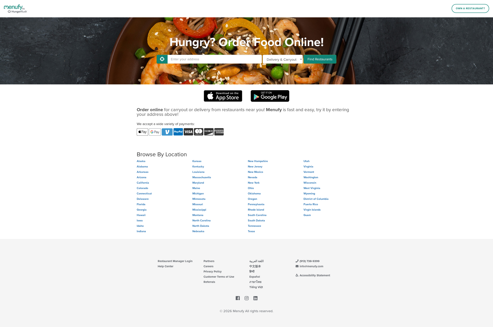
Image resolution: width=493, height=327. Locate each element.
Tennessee (254, 226)
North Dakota (200, 226)
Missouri (197, 204)
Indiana (141, 231)
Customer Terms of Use (219, 276)
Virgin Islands (312, 209)
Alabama (142, 166)
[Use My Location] (162, 59)
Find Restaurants (320, 59)
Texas (251, 231)
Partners (209, 261)
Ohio (251, 188)
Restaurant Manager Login (175, 261)
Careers (208, 266)
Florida (141, 204)
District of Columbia (316, 199)
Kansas (196, 161)
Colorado (142, 188)
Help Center (165, 266)
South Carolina (257, 215)
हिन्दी (251, 271)
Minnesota (198, 199)
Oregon (252, 199)
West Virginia (312, 188)
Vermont (309, 172)
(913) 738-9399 (309, 261)
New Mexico (255, 172)
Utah (306, 161)
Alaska (141, 161)
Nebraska (198, 231)
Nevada (252, 177)
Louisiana (198, 172)
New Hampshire (258, 161)
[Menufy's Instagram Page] (247, 298)
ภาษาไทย (255, 282)
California (143, 182)
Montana (197, 215)
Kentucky (198, 166)
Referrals (209, 282)
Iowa (140, 220)
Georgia (142, 209)
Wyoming (309, 193)
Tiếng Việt (256, 287)
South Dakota (256, 220)
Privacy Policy (213, 271)
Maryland (198, 182)
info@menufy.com (311, 266)
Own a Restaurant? (470, 8)
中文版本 (255, 266)
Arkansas (142, 172)
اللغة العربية (256, 261)
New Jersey (255, 166)
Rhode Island (256, 209)
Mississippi (199, 209)
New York (254, 182)
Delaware (143, 199)
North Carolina (201, 220)
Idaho (140, 226)
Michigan (198, 193)
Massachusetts (201, 177)
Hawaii (141, 215)
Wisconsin (310, 182)
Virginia (308, 166)
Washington (311, 177)
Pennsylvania (256, 204)
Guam (307, 215)
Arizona (141, 177)
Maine (196, 188)
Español (254, 276)
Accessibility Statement (314, 275)
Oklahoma (254, 193)
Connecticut (144, 193)
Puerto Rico (311, 204)
